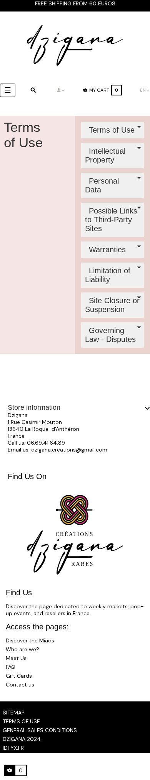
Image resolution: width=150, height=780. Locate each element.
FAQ (10, 666)
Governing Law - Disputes (110, 334)
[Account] (61, 90)
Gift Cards (19, 675)
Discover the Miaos (30, 640)
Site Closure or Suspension (112, 305)
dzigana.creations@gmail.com (69, 449)
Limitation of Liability (107, 275)
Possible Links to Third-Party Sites (111, 220)
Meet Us (16, 658)
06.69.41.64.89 (46, 442)
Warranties (107, 249)
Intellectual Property (105, 155)
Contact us (20, 684)
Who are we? (22, 649)
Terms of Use (112, 130)
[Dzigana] (75, 45)
